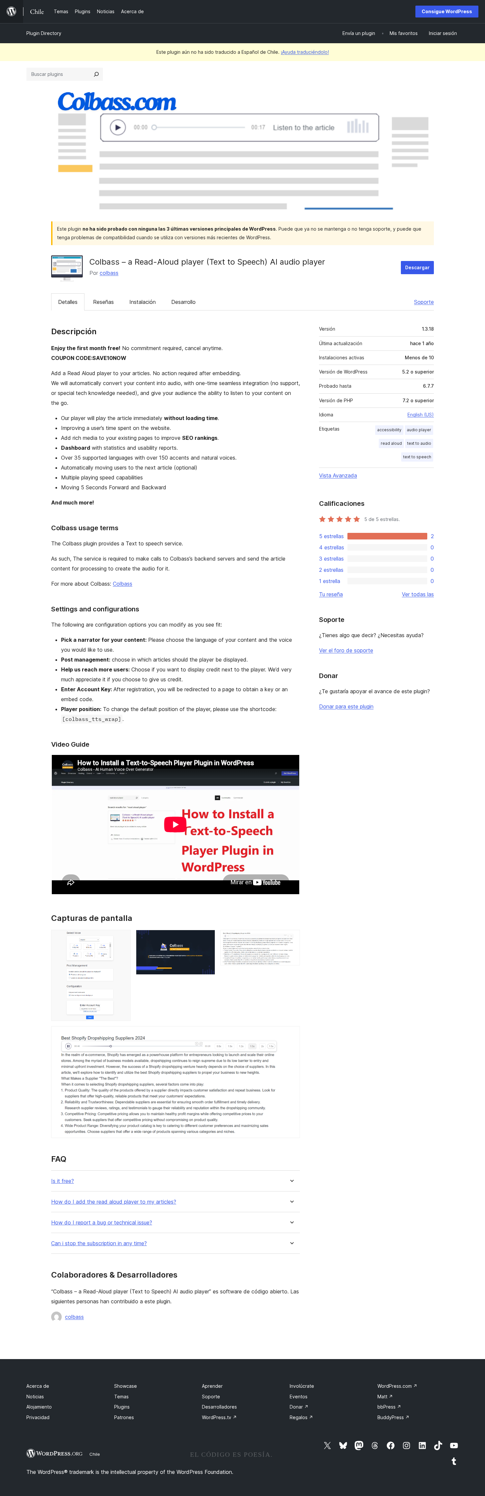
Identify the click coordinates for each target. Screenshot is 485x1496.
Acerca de (37, 1386)
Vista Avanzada (338, 475)
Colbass (122, 583)
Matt (385, 1396)
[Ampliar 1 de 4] (121, 938)
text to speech (417, 456)
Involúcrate (302, 1386)
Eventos (298, 1396)
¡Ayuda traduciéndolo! (305, 52)
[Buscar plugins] (96, 74)
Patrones (124, 1417)
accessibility (389, 429)
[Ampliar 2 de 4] (206, 938)
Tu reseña (331, 594)
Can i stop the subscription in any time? (99, 1243)
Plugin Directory (43, 33)
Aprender (212, 1386)
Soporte (424, 302)
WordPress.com (397, 1386)
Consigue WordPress (447, 11)
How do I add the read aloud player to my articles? (113, 1202)
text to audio (419, 443)
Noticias (35, 1396)
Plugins (122, 1407)
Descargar (417, 267)
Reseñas (103, 302)
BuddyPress (393, 1417)
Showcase (125, 1386)
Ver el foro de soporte (346, 650)
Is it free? (62, 1181)
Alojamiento (39, 1407)
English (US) (420, 414)
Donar (299, 1407)
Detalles (68, 302)
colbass (109, 273)
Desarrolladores (219, 1407)
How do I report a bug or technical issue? (101, 1223)
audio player (419, 429)
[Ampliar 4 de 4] (291, 1035)
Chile (94, 1454)
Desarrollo (183, 302)
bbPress (389, 1407)
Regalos (301, 1417)
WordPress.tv (219, 1417)
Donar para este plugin (346, 706)
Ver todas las (418, 594)
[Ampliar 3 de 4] (291, 938)
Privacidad (37, 1417)
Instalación (142, 302)
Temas (121, 1396)
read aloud (391, 443)
